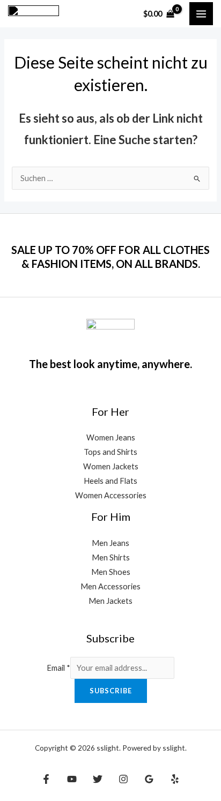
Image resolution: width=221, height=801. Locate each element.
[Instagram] (123, 779)
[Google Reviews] (149, 779)
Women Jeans (110, 437)
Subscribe (111, 690)
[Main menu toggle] (201, 14)
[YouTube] (72, 779)
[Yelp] (175, 779)
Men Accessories (110, 586)
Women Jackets (110, 466)
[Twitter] (97, 779)
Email (58, 667)
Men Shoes (110, 572)
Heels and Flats (110, 480)
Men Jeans (110, 543)
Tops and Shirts (110, 451)
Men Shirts (111, 557)
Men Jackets (110, 600)
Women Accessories (110, 495)
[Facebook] (46, 779)
